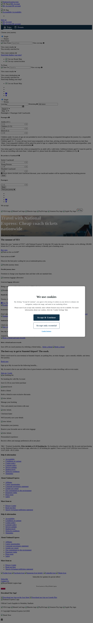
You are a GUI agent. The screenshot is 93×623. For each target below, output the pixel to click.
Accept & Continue (46, 317)
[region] (46, 311)
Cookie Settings (46, 331)
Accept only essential (46, 325)
